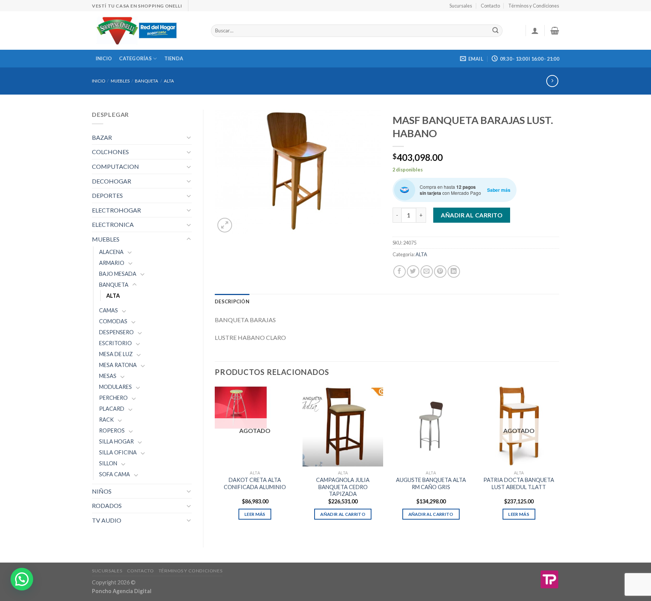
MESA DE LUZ (116, 354)
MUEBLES (120, 80)
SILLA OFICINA (118, 452)
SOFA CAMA (114, 474)
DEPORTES (107, 195)
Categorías (135, 58)
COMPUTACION (115, 166)
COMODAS (113, 321)
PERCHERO (113, 398)
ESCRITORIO (115, 343)
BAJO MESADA (117, 274)
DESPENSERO (116, 332)
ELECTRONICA (113, 224)
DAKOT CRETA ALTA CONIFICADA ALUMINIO (255, 483)
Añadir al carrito (472, 215)
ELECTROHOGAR (116, 210)
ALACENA (111, 252)
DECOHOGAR (111, 181)
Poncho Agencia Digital (121, 591)
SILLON (108, 463)
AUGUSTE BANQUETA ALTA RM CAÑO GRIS (431, 483)
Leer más (255, 514)
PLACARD (111, 408)
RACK (106, 419)
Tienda (173, 58)
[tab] (232, 301)
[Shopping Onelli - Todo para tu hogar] (146, 30)
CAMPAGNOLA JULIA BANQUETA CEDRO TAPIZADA (343, 487)
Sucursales (460, 6)
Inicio (104, 58)
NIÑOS (102, 491)
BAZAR (102, 137)
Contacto (490, 6)
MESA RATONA (118, 365)
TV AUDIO (106, 520)
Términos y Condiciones (533, 6)
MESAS (107, 376)
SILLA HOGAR (116, 441)
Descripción (232, 301)
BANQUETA (146, 80)
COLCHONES (110, 151)
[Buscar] (495, 30)
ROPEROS (112, 430)
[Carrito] (554, 30)
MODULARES (115, 387)
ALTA (169, 80)
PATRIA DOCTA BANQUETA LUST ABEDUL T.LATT (518, 483)
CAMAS (108, 310)
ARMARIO (111, 263)
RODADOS (107, 505)
